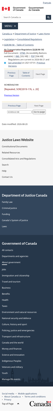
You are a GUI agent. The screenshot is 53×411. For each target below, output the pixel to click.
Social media (8, 393)
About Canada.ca (12, 396)
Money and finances (12, 348)
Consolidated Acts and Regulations (19, 158)
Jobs (4, 269)
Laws (4, 226)
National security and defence (16, 318)
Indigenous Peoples (11, 360)
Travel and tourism (11, 281)
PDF (33, 56)
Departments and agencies (15, 256)
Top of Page (8, 403)
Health (5, 300)
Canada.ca (7, 33)
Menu (9, 26)
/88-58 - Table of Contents (19, 44)
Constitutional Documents (15, 146)
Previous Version (11, 95)
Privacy (7, 399)
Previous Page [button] (11, 74)
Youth (5, 373)
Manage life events (11, 379)
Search (5, 164)
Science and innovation (13, 354)
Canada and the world (12, 342)
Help (4, 170)
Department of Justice (25, 33)
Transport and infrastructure (16, 336)
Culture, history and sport (14, 324)
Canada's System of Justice (15, 220)
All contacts (7, 250)
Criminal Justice (9, 208)
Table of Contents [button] (26, 74)
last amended (14, 62)
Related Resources (11, 152)
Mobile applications (27, 393)
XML (17, 56)
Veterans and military (12, 367)
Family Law (7, 202)
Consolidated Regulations (29, 39)
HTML (22, 53)
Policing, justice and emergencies (18, 330)
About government (11, 262)
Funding (6, 214)
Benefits (6, 293)
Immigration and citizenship (15, 275)
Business (6, 287)
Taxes (4, 306)
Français (47, 2)
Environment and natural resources (19, 312)
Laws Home (44, 33)
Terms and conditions (35, 396)
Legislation (9, 39)
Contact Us (7, 177)
